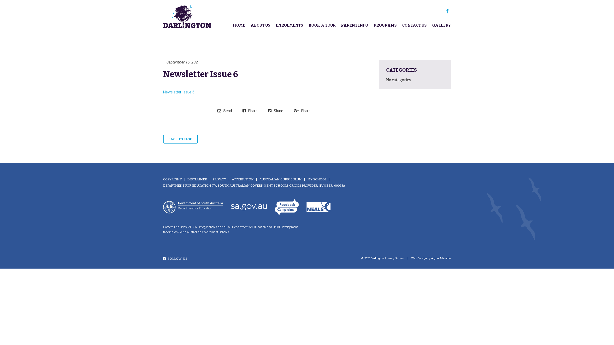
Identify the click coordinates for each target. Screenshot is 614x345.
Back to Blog (180, 139)
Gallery (441, 25)
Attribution (243, 179)
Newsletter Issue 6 (179, 92)
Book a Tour (322, 25)
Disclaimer (197, 179)
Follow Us (177, 258)
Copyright (172, 179)
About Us (260, 25)
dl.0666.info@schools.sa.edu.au (209, 227)
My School (316, 179)
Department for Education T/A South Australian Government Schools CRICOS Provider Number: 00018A (254, 185)
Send (227, 111)
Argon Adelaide (441, 258)
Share (252, 111)
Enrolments (289, 25)
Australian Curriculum (281, 179)
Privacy (219, 179)
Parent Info (354, 25)
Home (239, 25)
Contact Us (414, 25)
